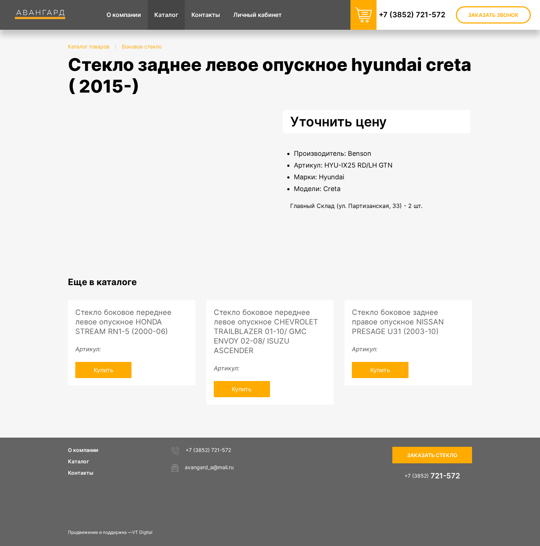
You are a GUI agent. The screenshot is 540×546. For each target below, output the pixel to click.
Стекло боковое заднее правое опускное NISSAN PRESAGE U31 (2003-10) (398, 322)
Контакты (80, 473)
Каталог (78, 461)
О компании (83, 450)
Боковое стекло (142, 46)
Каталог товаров (88, 46)
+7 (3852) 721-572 (412, 14)
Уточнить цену (338, 122)
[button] (245, 116)
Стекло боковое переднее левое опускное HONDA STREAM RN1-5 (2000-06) (123, 322)
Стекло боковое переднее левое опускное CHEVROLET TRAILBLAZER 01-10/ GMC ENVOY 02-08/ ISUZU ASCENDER (266, 331)
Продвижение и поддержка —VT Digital (110, 532)
